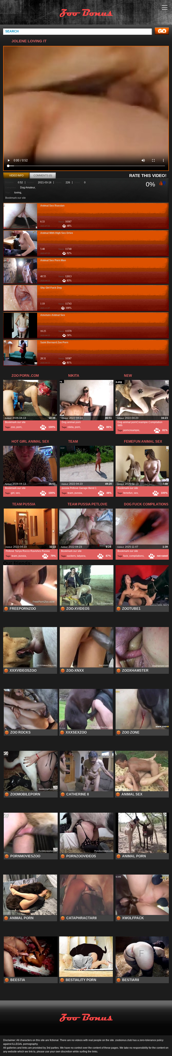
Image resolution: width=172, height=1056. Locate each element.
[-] (165, 182)
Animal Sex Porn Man (53, 260)
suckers (71, 555)
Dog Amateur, (27, 187)
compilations (136, 555)
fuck (125, 555)
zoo (13, 427)
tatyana (81, 555)
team (70, 492)
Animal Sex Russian (52, 205)
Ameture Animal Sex (52, 315)
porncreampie (131, 430)
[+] (160, 183)
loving (17, 192)
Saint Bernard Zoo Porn (54, 342)
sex (18, 492)
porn (19, 427)
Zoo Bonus (86, 13)
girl (12, 492)
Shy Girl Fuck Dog (51, 287)
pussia (78, 492)
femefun (128, 492)
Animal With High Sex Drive (56, 233)
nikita (71, 427)
